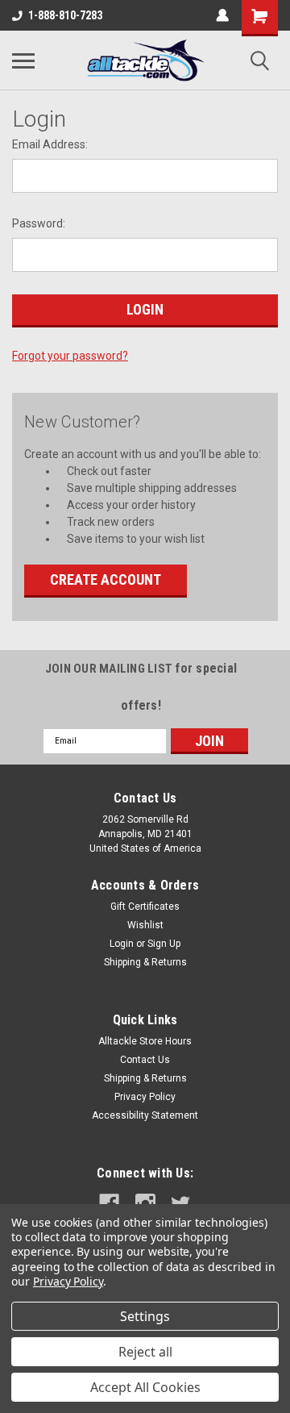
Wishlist (145, 925)
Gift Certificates (145, 906)
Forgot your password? (70, 355)
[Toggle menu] (23, 60)
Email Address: (50, 144)
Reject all (145, 1352)
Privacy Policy (145, 1096)
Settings (145, 1316)
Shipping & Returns (145, 962)
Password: (38, 223)
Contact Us (145, 1059)
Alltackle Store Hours (145, 1041)
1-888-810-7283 (65, 15)
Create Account (105, 579)
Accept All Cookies (145, 1387)
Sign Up (163, 943)
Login (122, 943)
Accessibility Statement (145, 1115)
